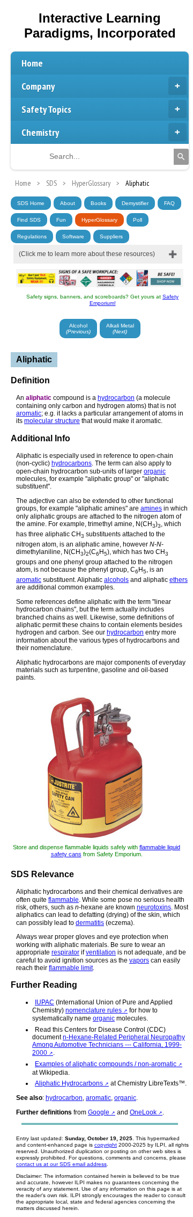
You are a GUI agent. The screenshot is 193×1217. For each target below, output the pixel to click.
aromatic (28, 413)
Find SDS (29, 220)
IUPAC (44, 1002)
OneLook (143, 1112)
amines (151, 508)
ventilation (101, 952)
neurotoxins (154, 907)
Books (98, 203)
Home (32, 63)
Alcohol (78, 328)
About (67, 203)
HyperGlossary (99, 220)
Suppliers (111, 236)
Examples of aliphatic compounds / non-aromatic (105, 1064)
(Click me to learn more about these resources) (87, 254)
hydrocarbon (116, 398)
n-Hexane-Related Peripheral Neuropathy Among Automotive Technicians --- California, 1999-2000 (108, 1044)
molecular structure (52, 421)
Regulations (32, 236)
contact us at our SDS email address (61, 1164)
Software (73, 236)
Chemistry (40, 132)
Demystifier (135, 203)
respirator (65, 952)
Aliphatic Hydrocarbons (69, 1083)
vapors (139, 960)
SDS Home (30, 203)
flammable (63, 899)
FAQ (169, 203)
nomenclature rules (93, 1010)
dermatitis (90, 923)
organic (155, 471)
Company (38, 86)
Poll (137, 220)
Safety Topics (46, 109)
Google (99, 1112)
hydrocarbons (71, 463)
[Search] (181, 157)
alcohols (116, 580)
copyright (105, 1145)
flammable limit (71, 968)
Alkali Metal (120, 328)
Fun (61, 220)
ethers (178, 580)
